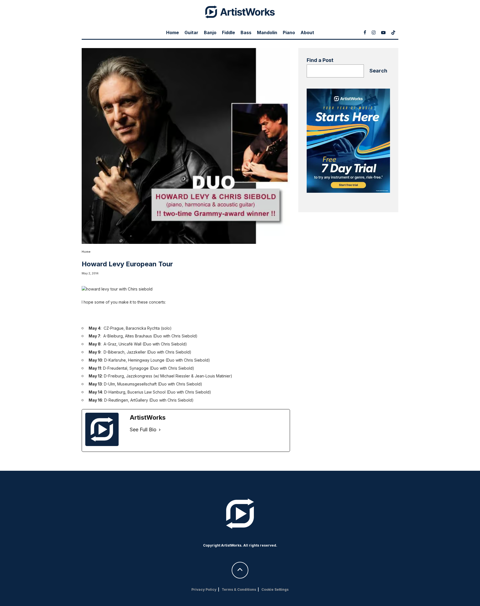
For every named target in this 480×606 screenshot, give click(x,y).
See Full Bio (143, 429)
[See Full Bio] (159, 430)
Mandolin (267, 32)
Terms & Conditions (239, 589)
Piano (289, 32)
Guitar (191, 32)
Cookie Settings (275, 589)
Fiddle (228, 32)
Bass (246, 32)
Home (172, 32)
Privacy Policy (203, 589)
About (307, 32)
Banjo (210, 32)
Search (378, 71)
